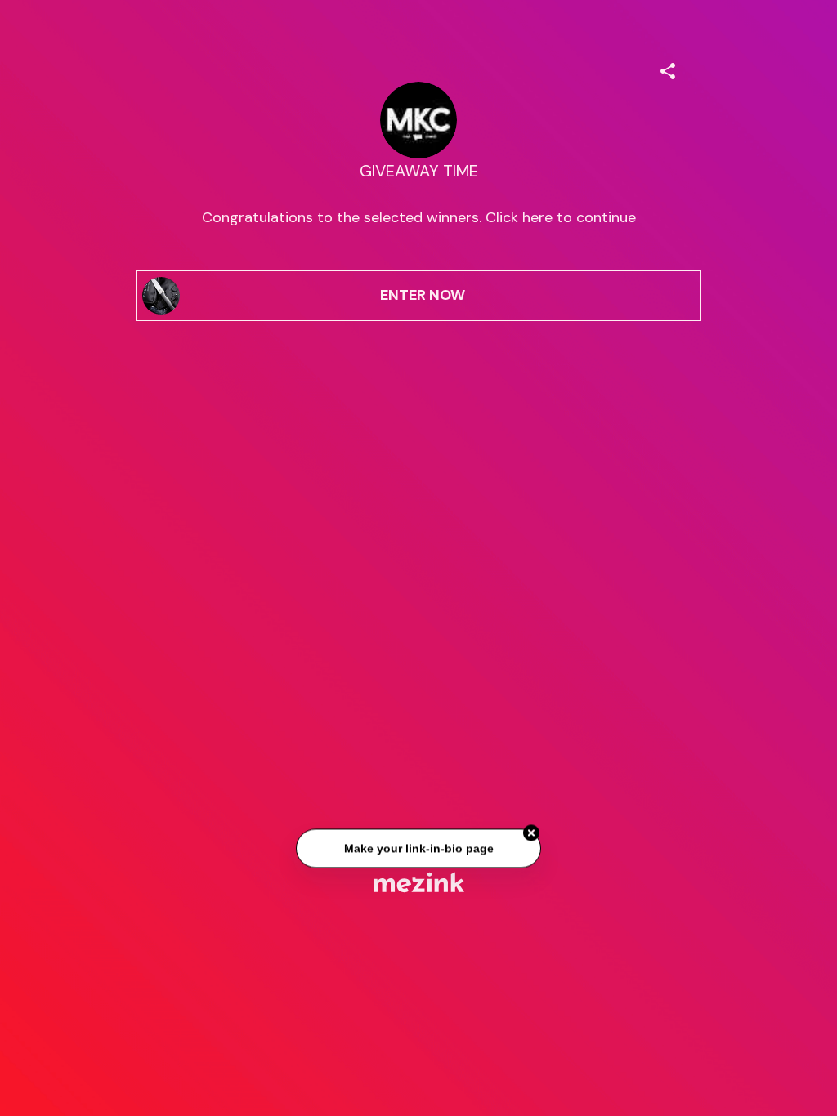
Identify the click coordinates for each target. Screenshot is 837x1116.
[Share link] (668, 68)
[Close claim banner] (531, 835)
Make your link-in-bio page (418, 850)
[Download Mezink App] (419, 882)
